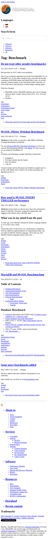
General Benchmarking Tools (15, 291)
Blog (11, 484)
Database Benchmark (12, 289)
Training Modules (20, 449)
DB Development (20, 442)
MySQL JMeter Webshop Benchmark (22, 131)
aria (2, 112)
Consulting (14, 436)
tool (2, 391)
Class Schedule (19, 451)
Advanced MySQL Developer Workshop (20, 146)
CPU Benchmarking (12, 293)
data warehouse (6, 116)
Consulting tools (15, 494)
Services (8, 46)
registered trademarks (32, 527)
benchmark (5, 104)
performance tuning (8, 108)
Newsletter (13, 425)
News (12, 415)
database (4, 347)
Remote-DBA (15, 444)
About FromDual (16, 417)
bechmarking (5, 343)
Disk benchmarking (12, 295)
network (4, 349)
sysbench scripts (22, 317)
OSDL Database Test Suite (14, 319)
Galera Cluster (19, 457)
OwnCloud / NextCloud (18, 303)
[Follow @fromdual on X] (8, 521)
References (14, 423)
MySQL (17, 440)
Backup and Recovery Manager (21, 470)
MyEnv (12, 472)
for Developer (19, 453)
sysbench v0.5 (10, 317)
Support (12, 438)
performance (5, 106)
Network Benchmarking (13, 297)
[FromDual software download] (6, 52)
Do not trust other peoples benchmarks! (23, 63)
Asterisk (13, 305)
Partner (12, 421)
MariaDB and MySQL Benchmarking (22, 274)
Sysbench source (41, 314)
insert (3, 255)
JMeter (30, 148)
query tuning (5, 110)
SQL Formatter (15, 488)
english (3, 178)
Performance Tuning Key (19, 492)
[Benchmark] (6, 25)
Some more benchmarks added (18, 364)
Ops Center (14, 468)
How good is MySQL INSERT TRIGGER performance (18, 199)
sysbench (8, 314)
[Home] (18, 15)
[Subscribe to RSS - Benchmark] (2, 405)
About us (8, 44)
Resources (9, 50)
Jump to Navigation (8, 2)
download (28, 319)
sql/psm (3, 259)
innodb (3, 251)
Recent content (13, 506)
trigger (3, 249)
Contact (12, 419)
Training (13, 446)
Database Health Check (18, 490)
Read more (25, 122)
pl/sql (3, 257)
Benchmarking (29, 379)
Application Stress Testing (14, 301)
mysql (3, 243)
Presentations (14, 486)
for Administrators (20, 455)
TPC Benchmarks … (12, 331)
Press (12, 427)
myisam (3, 114)
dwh (2, 118)
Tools (12, 299)
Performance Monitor (17, 466)
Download (13, 474)
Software (8, 48)
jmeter (3, 184)
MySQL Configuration (18, 496)
